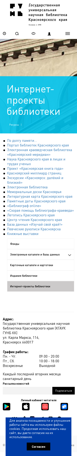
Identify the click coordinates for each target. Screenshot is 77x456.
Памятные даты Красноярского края (36, 201)
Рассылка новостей (16, 383)
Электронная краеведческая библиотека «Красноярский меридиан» (39, 152)
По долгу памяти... (22, 140)
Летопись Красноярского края (31, 215)
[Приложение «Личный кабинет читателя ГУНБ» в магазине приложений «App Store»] (26, 406)
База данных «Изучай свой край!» (34, 224)
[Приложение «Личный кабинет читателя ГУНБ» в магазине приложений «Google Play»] (6, 406)
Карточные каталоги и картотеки (31, 265)
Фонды (14, 244)
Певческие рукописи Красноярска (34, 229)
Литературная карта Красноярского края (40, 196)
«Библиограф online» (24, 205)
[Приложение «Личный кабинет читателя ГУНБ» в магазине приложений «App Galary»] (45, 406)
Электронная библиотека (27, 187)
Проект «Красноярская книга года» (35, 168)
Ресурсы (14, 124)
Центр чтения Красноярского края (34, 219)
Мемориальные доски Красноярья (34, 191)
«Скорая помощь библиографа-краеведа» (40, 210)
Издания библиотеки (23, 275)
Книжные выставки (22, 233)
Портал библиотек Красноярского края (38, 145)
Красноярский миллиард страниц (34, 173)
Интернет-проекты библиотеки (30, 286)
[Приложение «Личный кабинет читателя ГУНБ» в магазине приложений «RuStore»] (64, 406)
